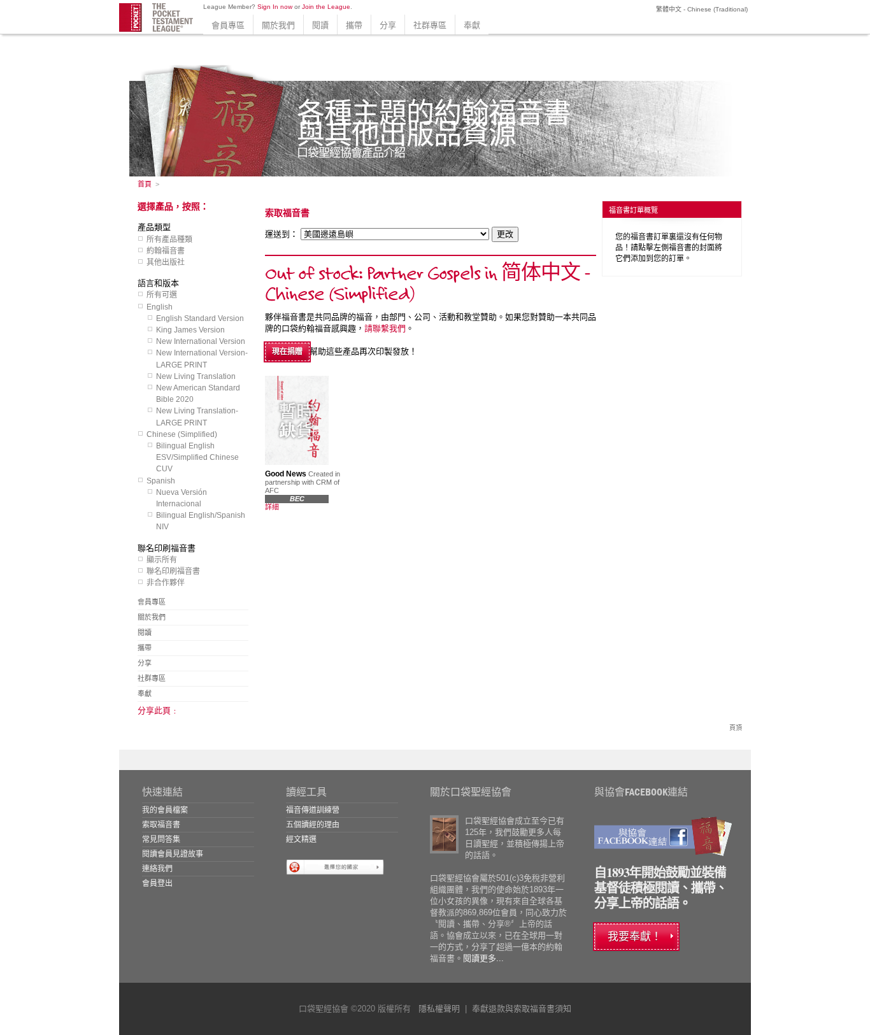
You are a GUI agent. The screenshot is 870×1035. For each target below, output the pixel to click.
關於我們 (278, 25)
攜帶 (354, 25)
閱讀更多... (483, 958)
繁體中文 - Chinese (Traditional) (701, 9)
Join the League (326, 6)
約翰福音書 (165, 250)
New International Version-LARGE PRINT (202, 358)
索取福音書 (161, 824)
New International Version (200, 341)
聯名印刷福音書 (173, 571)
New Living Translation (196, 376)
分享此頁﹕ (158, 710)
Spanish (160, 480)
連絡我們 (157, 868)
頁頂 (735, 727)
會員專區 (228, 25)
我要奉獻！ (635, 937)
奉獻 (472, 25)
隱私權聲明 (439, 1008)
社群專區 (429, 25)
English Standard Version (200, 318)
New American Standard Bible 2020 (198, 393)
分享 (388, 25)
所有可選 (161, 294)
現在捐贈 (287, 351)
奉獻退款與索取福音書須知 (521, 1008)
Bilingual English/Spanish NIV (200, 521)
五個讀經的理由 (312, 824)
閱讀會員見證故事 (172, 854)
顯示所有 (161, 559)
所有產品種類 (169, 239)
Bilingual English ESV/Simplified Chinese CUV (197, 457)
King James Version (190, 329)
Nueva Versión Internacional (181, 498)
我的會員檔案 (165, 810)
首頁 (145, 184)
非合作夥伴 (165, 582)
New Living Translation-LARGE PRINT (197, 416)
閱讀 (320, 25)
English (159, 307)
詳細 (272, 507)
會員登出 (157, 883)
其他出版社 (165, 262)
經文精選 (301, 839)
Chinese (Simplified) (181, 434)
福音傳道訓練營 (312, 810)
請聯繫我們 (385, 328)
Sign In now (274, 6)
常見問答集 (161, 839)
